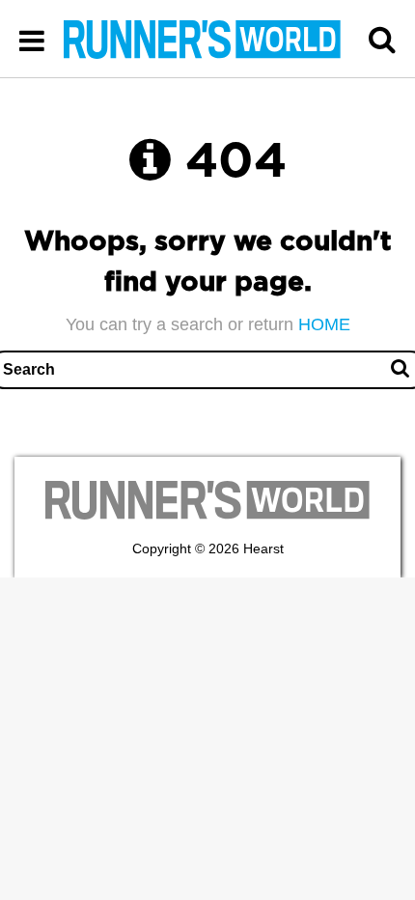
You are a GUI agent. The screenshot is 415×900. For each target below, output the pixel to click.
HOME (324, 324)
